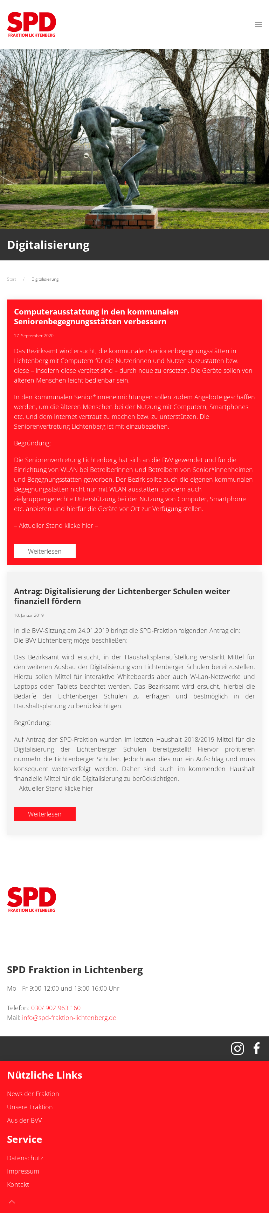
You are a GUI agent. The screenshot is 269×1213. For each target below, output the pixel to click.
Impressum (23, 1171)
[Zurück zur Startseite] (31, 24)
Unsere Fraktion (30, 1107)
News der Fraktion (33, 1093)
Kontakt (18, 1184)
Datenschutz (25, 1158)
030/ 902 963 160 (56, 1008)
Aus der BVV (24, 1120)
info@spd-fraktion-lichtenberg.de (69, 1017)
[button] (258, 24)
